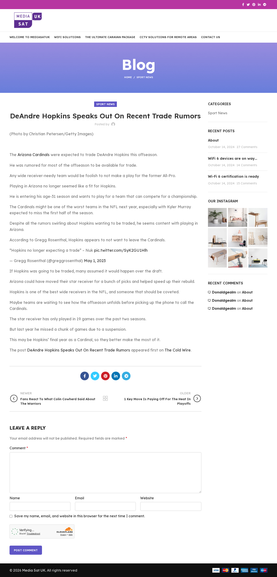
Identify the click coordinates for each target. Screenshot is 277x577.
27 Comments (247, 147)
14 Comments (247, 165)
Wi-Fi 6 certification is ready (233, 176)
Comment (19, 448)
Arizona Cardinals (33, 154)
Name (15, 498)
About (213, 140)
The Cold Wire (178, 350)
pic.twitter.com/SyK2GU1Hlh (121, 250)
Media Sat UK (33, 570)
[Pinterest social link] (254, 4)
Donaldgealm (224, 292)
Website (147, 498)
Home (128, 77)
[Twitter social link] (248, 4)
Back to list (105, 398)
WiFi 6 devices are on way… (232, 158)
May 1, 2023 (95, 260)
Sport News (145, 77)
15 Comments (247, 183)
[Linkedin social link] (259, 4)
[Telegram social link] (264, 4)
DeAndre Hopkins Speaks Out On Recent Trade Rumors (78, 350)
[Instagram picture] (217, 217)
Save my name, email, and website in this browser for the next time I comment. (79, 516)
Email (79, 498)
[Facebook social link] (243, 4)
